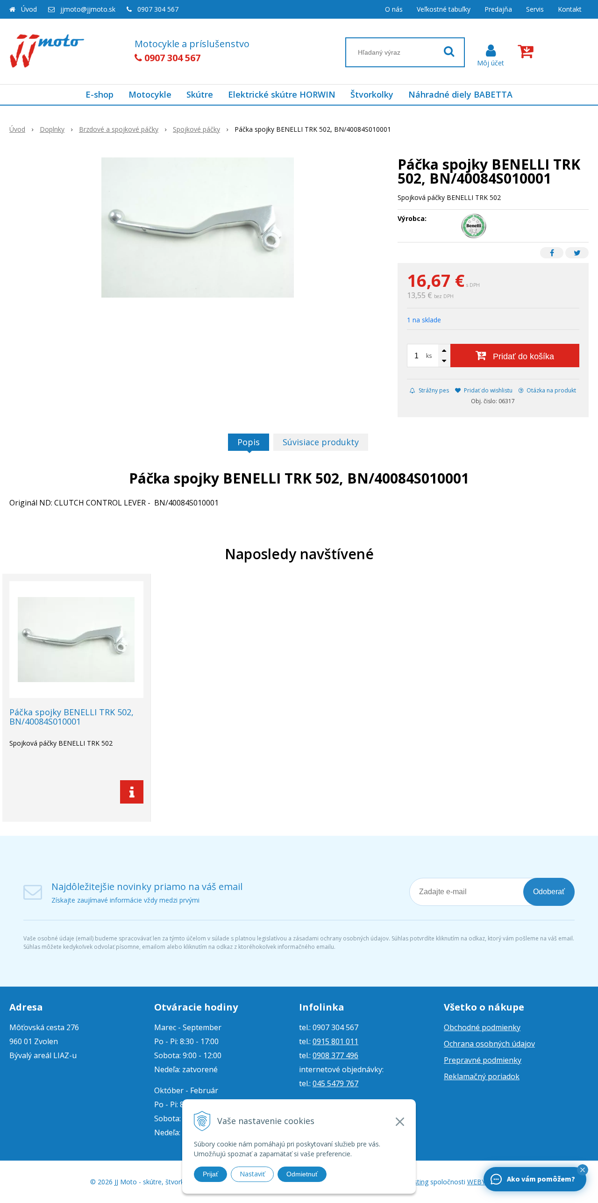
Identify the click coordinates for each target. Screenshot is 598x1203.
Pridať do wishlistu (488, 390)
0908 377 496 (335, 1055)
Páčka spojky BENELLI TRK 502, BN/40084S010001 (71, 716)
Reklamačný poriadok (482, 1076)
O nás (394, 9)
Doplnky (52, 129)
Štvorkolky (371, 94)
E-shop (99, 94)
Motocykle (149, 94)
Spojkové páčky (196, 129)
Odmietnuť (302, 1174)
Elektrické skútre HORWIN (281, 94)
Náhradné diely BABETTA (460, 94)
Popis (248, 442)
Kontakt (570, 9)
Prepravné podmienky (482, 1060)
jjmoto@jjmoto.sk (87, 9)
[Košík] (527, 51)
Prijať (210, 1174)
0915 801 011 (335, 1041)
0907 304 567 (157, 9)
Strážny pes (433, 390)
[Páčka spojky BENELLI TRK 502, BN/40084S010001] (197, 227)
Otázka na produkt (550, 390)
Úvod (29, 9)
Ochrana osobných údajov (489, 1044)
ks (429, 356)
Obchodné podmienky (482, 1027)
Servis (535, 9)
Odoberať (549, 892)
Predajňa (498, 9)
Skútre (199, 94)
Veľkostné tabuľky (443, 9)
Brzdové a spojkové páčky (118, 129)
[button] (582, 1169)
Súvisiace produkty (321, 442)
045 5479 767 (335, 1083)
